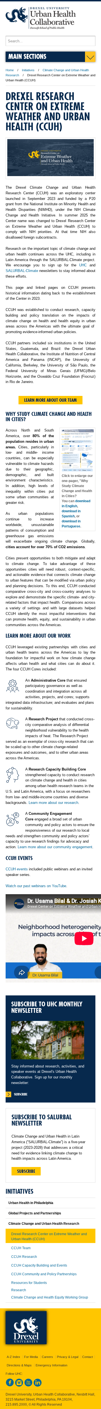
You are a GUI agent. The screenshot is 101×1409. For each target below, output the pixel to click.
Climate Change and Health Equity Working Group (49, 1297)
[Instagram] (19, 1385)
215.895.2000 (16, 1404)
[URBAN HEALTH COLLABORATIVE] (41, 33)
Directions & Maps (19, 1365)
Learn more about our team (50, 400)
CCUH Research (24, 1257)
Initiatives (28, 70)
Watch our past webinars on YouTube (36, 886)
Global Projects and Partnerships (34, 1213)
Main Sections (27, 56)
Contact (87, 1357)
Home (10, 70)
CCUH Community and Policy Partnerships (44, 1274)
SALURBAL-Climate (22, 271)
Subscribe (26, 1171)
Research (18, 1290)
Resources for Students (29, 1283)
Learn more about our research (53, 803)
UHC (83, 265)
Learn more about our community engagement (55, 847)
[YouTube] (28, 1385)
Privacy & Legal (67, 1357)
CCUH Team (21, 1248)
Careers (47, 1357)
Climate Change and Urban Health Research (43, 1224)
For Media (31, 1357)
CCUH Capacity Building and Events (39, 1265)
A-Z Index (13, 1357)
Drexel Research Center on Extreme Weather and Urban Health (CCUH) (49, 1236)
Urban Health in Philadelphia (30, 1203)
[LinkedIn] (37, 1385)
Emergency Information (51, 1365)
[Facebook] (10, 1385)
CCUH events (17, 869)
